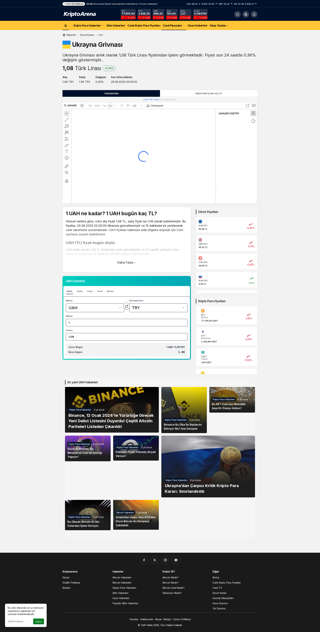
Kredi (99, 291)
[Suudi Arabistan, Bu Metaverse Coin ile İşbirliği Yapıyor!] (88, 448)
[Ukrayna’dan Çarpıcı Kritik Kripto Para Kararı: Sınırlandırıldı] (208, 466)
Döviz (69, 291)
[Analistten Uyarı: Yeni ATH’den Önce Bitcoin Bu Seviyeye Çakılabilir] (136, 515)
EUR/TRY (203, 225)
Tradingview (111, 93)
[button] (245, 14)
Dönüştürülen (136, 300)
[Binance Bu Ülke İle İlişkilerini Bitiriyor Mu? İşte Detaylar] (184, 410)
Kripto (80, 291)
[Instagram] (165, 560)
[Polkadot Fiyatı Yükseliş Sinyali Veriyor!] (136, 448)
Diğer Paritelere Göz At (208, 93)
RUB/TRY (203, 280)
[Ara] (237, 14)
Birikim (110, 291)
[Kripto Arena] (79, 14)
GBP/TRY (203, 244)
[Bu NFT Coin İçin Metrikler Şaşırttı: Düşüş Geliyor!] (232, 400)
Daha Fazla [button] (125, 262)
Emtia (90, 291)
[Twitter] (155, 560)
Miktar (69, 300)
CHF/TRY (203, 262)
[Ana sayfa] (65, 25)
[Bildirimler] (254, 14)
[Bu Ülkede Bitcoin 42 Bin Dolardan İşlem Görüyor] (88, 515)
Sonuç (69, 330)
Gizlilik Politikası (15, 621)
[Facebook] (144, 560)
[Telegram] (176, 560)
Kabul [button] (38, 621)
